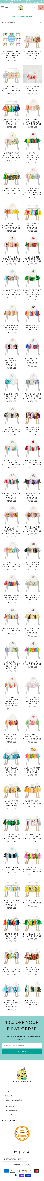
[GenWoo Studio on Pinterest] (28, 1152)
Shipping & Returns (11, 1111)
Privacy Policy (9, 1106)
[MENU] (1, 7)
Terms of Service (10, 1115)
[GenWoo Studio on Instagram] (24, 1152)
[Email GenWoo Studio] (16, 1152)
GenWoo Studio (24, 1165)
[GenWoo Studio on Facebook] (20, 1152)
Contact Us (8, 1096)
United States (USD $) (13, 1159)
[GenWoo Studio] (21, 7)
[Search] (35, 7)
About (7, 1092)
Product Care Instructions (13, 1100)
